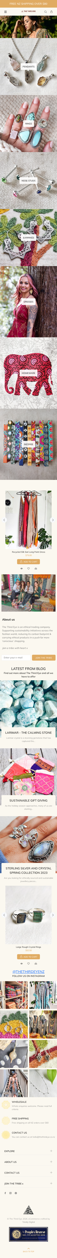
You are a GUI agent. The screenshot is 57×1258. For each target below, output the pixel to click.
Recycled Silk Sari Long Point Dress (28, 552)
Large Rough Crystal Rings (28, 947)
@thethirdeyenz (28, 971)
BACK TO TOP (28, 1251)
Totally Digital (28, 1222)
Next (53, 520)
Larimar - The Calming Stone (28, 732)
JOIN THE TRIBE (44, 657)
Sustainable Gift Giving (29, 800)
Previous (4, 520)
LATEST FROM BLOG (28, 668)
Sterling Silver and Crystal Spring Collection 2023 (28, 870)
